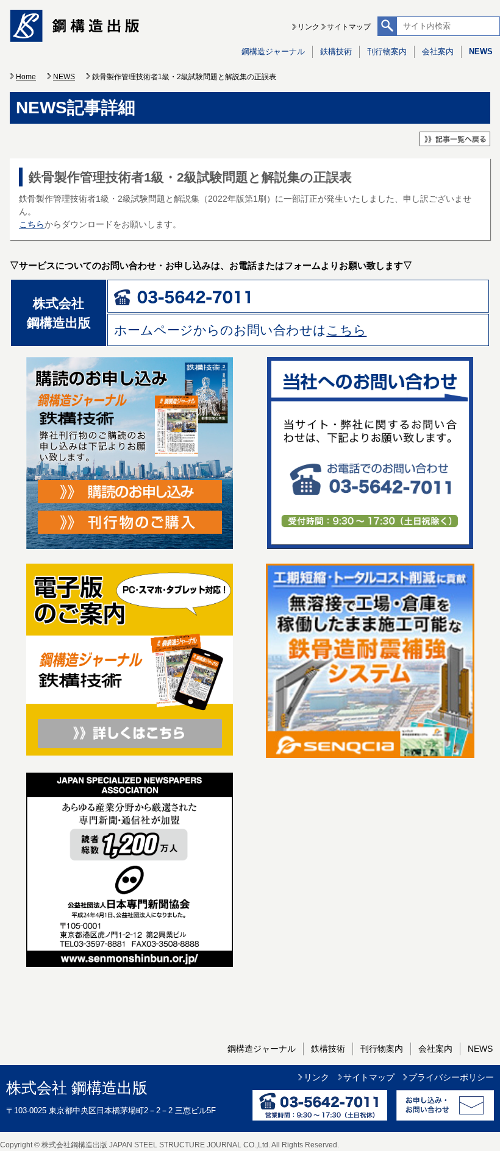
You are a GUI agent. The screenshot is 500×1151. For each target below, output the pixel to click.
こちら (32, 224)
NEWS (481, 51)
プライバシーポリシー (451, 1077)
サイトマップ (349, 27)
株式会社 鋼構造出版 (77, 1088)
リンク (309, 27)
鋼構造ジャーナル (273, 51)
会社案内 (438, 51)
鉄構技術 (336, 51)
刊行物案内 (387, 51)
